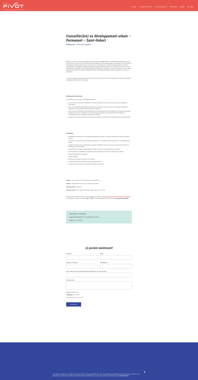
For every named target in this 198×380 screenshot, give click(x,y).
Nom (102, 254)
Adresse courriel (72, 262)
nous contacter (124, 376)
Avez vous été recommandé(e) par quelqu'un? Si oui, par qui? (86, 271)
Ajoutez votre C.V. (72, 292)
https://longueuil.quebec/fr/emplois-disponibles (116, 196)
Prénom (69, 254)
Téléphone (103, 262)
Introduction (70, 280)
